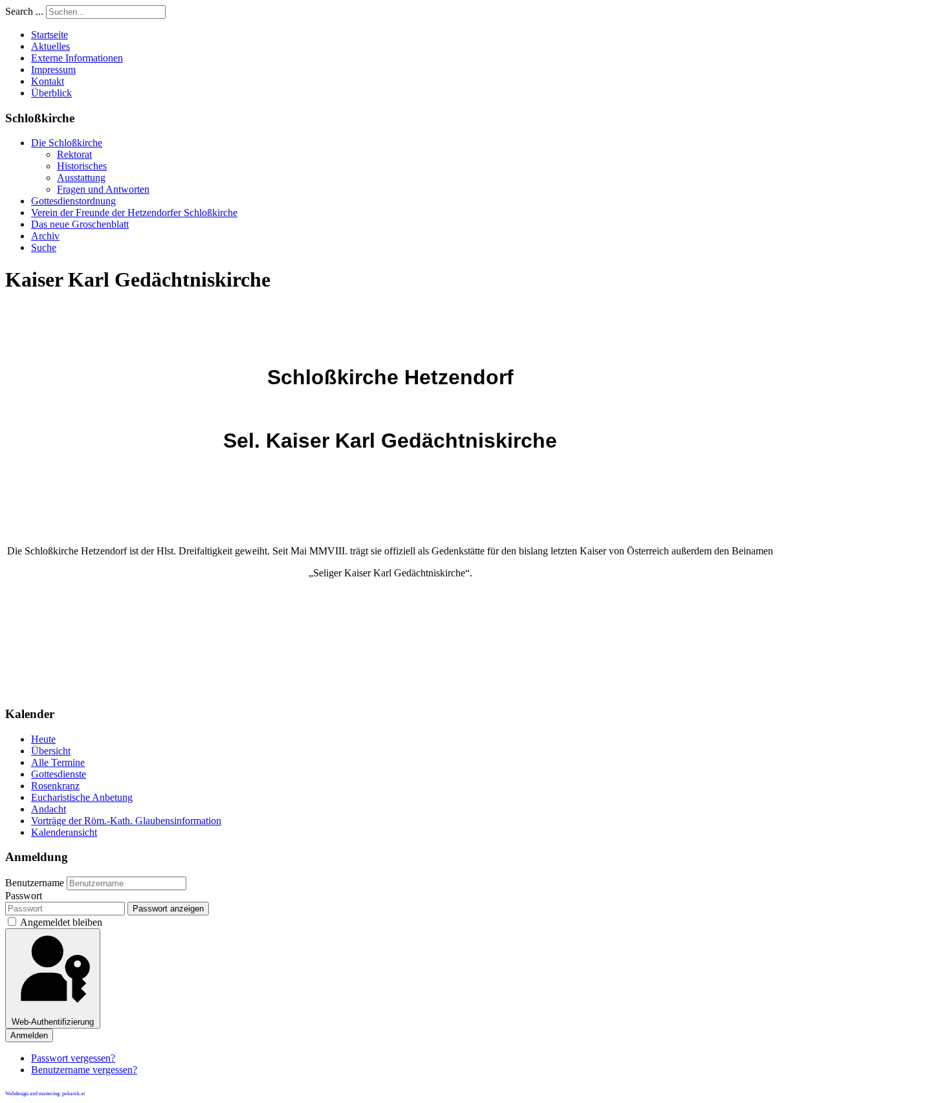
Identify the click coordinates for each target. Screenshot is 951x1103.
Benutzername (34, 882)
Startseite (49, 34)
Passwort (23, 895)
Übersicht (51, 750)
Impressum (53, 69)
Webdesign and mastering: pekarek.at (45, 1094)
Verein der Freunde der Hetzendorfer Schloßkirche (134, 212)
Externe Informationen (77, 57)
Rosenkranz (55, 785)
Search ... (24, 11)
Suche (43, 247)
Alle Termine (58, 762)
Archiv (45, 235)
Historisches (82, 165)
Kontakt (47, 81)
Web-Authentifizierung (53, 1022)
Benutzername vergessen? (84, 1069)
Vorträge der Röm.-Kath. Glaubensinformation (126, 820)
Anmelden (29, 1035)
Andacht (48, 808)
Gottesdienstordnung (73, 200)
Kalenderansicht (64, 832)
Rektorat (74, 154)
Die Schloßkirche (66, 142)
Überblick (51, 92)
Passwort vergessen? (73, 1058)
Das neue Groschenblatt (80, 224)
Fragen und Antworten (103, 189)
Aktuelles (50, 46)
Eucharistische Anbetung (82, 797)
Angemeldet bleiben (61, 922)
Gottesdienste (58, 774)
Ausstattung (81, 177)
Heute (43, 739)
